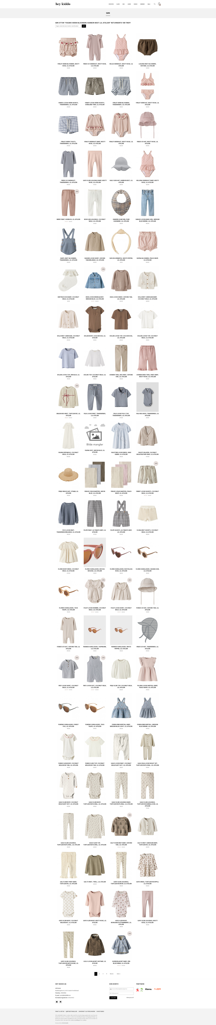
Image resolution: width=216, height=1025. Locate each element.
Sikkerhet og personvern (87, 1011)
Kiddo (135, 4)
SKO (124, 4)
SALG (149, 4)
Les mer (66, 1020)
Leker (129, 4)
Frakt (57, 1011)
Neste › (112, 974)
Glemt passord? (130, 997)
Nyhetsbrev (100, 1011)
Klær (118, 4)
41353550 (63, 993)
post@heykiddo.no (65, 995)
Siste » (118, 974)
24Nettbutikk (65, 1023)
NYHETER (111, 4)
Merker (142, 4)
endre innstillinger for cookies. (79, 1020)
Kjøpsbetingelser (71, 1011)
